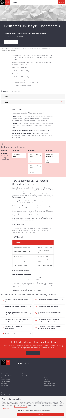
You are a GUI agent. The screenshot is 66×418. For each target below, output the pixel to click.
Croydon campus (45, 278)
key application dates (39, 213)
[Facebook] (18, 363)
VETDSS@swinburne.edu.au (46, 348)
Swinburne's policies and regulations (31, 218)
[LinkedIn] (25, 363)
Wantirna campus (32, 278)
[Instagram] (23, 363)
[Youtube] (21, 363)
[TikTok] (28, 363)
